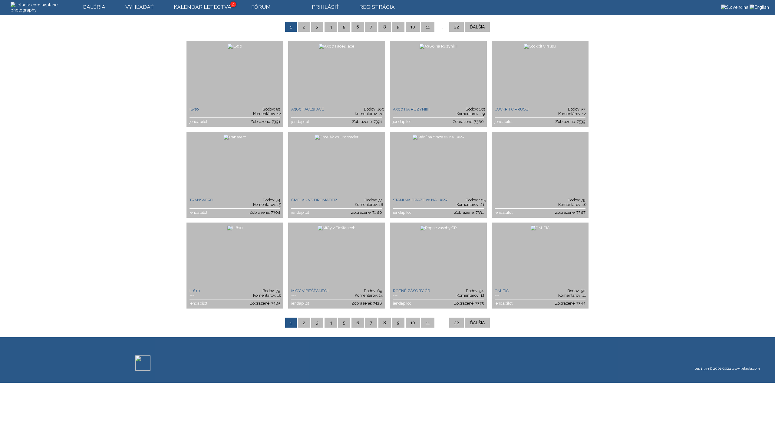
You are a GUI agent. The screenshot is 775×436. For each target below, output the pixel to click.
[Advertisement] (382, 357)
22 (456, 26)
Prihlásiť (325, 7)
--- (192, 113)
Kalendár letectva (202, 7)
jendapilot (198, 121)
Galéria (94, 7)
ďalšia (477, 26)
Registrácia (377, 7)
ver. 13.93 (701, 368)
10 (413, 26)
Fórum (261, 7)
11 (428, 26)
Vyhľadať (139, 7)
